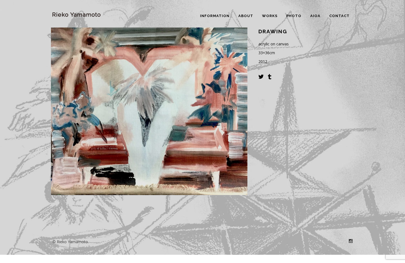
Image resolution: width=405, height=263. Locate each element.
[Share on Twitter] (261, 76)
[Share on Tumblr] (269, 76)
